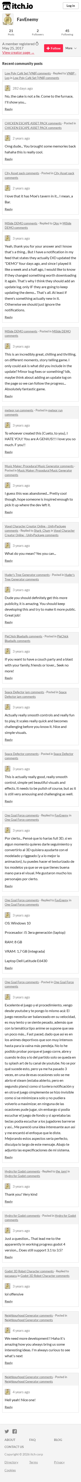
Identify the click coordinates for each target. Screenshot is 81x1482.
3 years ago (21, 238)
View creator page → (18, 52)
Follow (56, 48)
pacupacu (11, 1276)
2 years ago (21, 138)
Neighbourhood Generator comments (29, 1315)
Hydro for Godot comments (22, 1171)
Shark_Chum (42, 530)
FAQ (32, 1440)
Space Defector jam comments (24, 692)
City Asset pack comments (22, 173)
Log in (71, 5)
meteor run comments (19, 410)
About (9, 1440)
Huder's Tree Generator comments (27, 575)
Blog (58, 1440)
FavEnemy (61, 815)
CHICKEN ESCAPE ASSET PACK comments (33, 123)
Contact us (14, 1447)
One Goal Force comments (22, 815)
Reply (9, 109)
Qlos (56, 223)
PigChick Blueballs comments (23, 636)
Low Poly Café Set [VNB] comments (28, 73)
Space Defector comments (22, 754)
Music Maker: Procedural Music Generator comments (39, 466)
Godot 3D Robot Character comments (29, 1271)
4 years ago (21, 1330)
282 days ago (23, 88)
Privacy (59, 1462)
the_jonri (61, 1171)
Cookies (10, 1470)
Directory (11, 1462)
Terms (33, 1462)
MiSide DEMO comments (21, 223)
